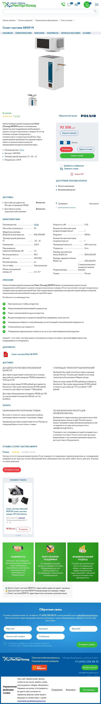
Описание (39, 33)
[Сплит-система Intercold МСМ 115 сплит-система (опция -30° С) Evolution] (18, 495)
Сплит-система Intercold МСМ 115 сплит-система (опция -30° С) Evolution (16, 511)
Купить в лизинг (77, 156)
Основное (8, 33)
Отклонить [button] (71, 690)
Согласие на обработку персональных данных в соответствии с (30, 644)
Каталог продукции (25, 20)
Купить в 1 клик (85, 149)
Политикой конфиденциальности (37, 645)
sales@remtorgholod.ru (87, 615)
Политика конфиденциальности (46, 658)
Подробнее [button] (57, 690)
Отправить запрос (87, 644)
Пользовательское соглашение (45, 661)
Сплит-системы (66, 20)
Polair (21, 150)
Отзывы (87, 33)
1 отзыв (16, 116)
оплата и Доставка (70, 33)
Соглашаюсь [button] (89, 690)
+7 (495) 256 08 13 (86, 662)
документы (52, 33)
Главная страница (9, 20)
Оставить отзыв (12, 470)
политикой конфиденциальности (31, 701)
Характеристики (23, 33)
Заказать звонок (69, 133)
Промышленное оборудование (47, 20)
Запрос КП (79, 174)
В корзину (66, 149)
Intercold (21, 518)
